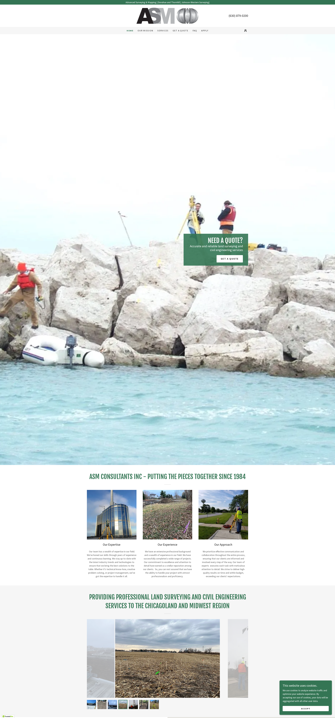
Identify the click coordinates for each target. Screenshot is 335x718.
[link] (167, 15)
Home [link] (130, 30)
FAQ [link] (195, 30)
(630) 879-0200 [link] (238, 16)
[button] (245, 30)
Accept (305, 708)
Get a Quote (230, 258)
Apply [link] (204, 30)
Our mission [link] (145, 30)
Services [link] (162, 30)
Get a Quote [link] (180, 30)
